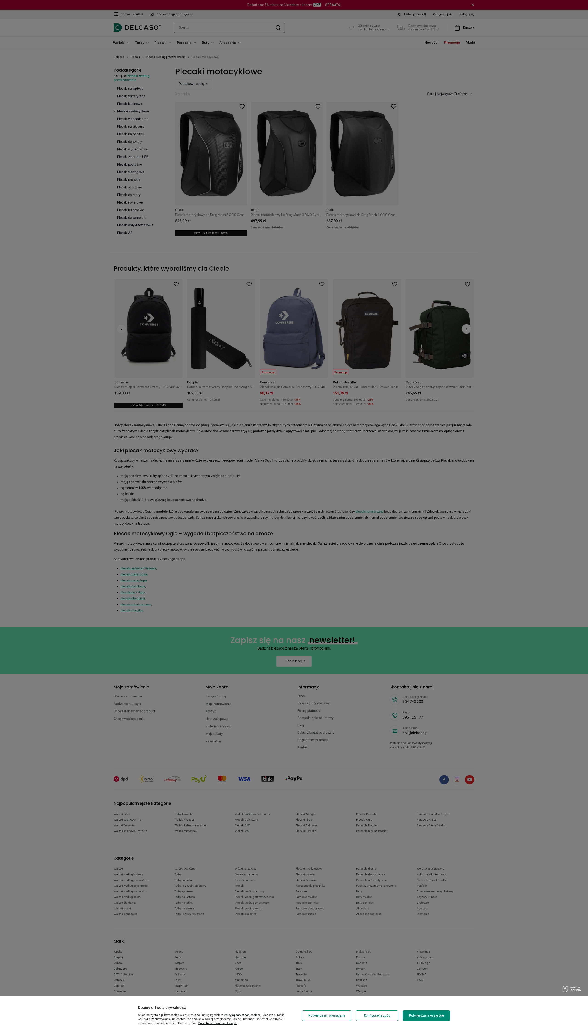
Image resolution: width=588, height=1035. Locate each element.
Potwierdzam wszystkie (426, 1015)
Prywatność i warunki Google (217, 1023)
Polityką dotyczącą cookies (242, 1015)
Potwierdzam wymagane (326, 1015)
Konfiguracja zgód (377, 1015)
